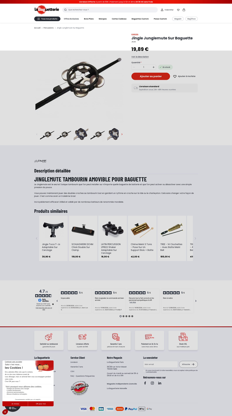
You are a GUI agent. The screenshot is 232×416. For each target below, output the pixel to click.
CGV (72, 371)
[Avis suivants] (196, 301)
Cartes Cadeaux (119, 19)
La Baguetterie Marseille (117, 388)
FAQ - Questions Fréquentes (83, 376)
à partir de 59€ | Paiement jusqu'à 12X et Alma (116, 2)
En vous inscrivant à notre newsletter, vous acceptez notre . (172, 371)
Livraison (74, 362)
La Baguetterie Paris (115, 362)
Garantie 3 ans (77, 367)
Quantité (135, 62)
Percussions (49, 28)
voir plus (133, 302)
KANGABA (134, 34)
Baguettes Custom (140, 19)
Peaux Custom (160, 19)
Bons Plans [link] (89, 19)
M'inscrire (186, 364)
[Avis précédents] (57, 301)
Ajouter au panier (151, 76)
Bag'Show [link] (192, 19)
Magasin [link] (177, 19)
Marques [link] (103, 19)
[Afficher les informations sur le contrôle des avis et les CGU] (53, 304)
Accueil (37, 28)
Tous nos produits (49, 19)
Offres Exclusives (71, 19)
